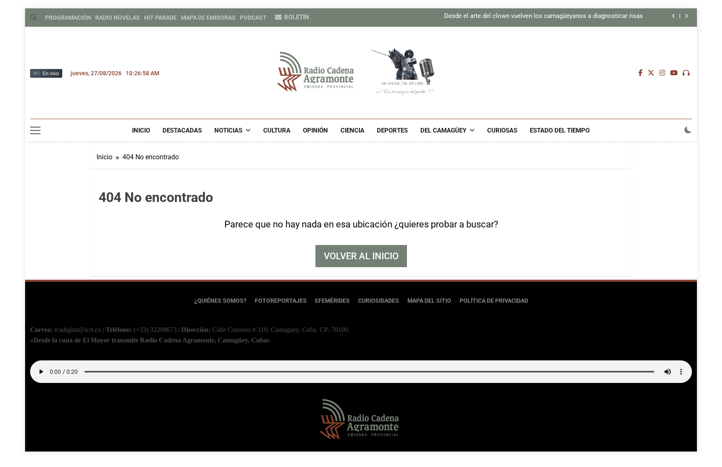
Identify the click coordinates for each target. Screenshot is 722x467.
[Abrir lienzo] (35, 130)
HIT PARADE (160, 17)
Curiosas (502, 130)
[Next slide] (686, 16)
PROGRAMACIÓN (68, 17)
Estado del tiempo (560, 130)
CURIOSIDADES (378, 300)
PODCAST (253, 17)
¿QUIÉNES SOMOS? (220, 300)
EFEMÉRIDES (332, 300)
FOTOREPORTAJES (281, 300)
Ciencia (352, 130)
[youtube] (674, 73)
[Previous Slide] (673, 16)
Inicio (141, 130)
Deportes (392, 130)
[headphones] (686, 73)
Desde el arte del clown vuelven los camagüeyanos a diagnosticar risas (543, 16)
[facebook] (640, 73)
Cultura (276, 130)
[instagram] (662, 73)
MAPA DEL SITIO (429, 300)
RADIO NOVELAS (117, 17)
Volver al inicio (361, 256)
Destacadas (182, 130)
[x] (651, 73)
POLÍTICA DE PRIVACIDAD (494, 300)
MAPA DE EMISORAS (208, 17)
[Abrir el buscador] (33, 17)
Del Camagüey (443, 130)
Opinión (315, 130)
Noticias (228, 130)
